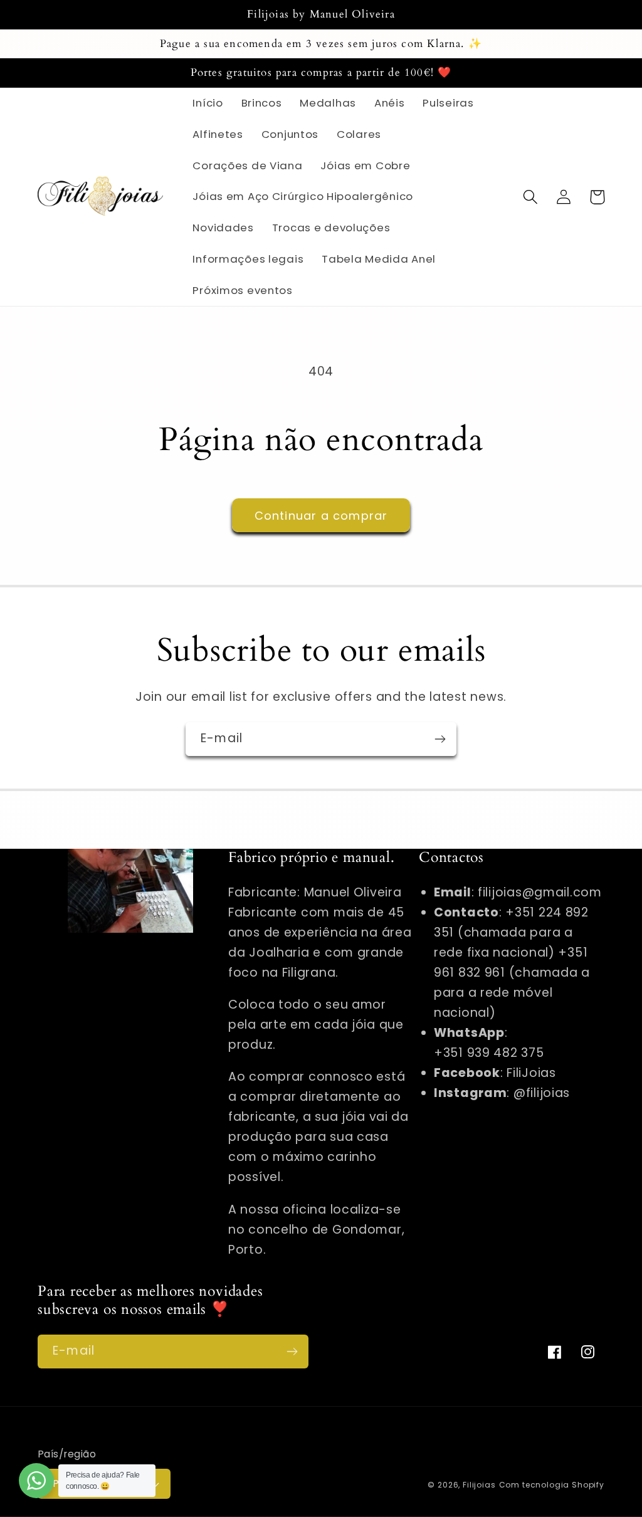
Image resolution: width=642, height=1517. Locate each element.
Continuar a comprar (321, 515)
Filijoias (479, 1484)
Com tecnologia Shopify (551, 1484)
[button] (530, 197)
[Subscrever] (439, 739)
